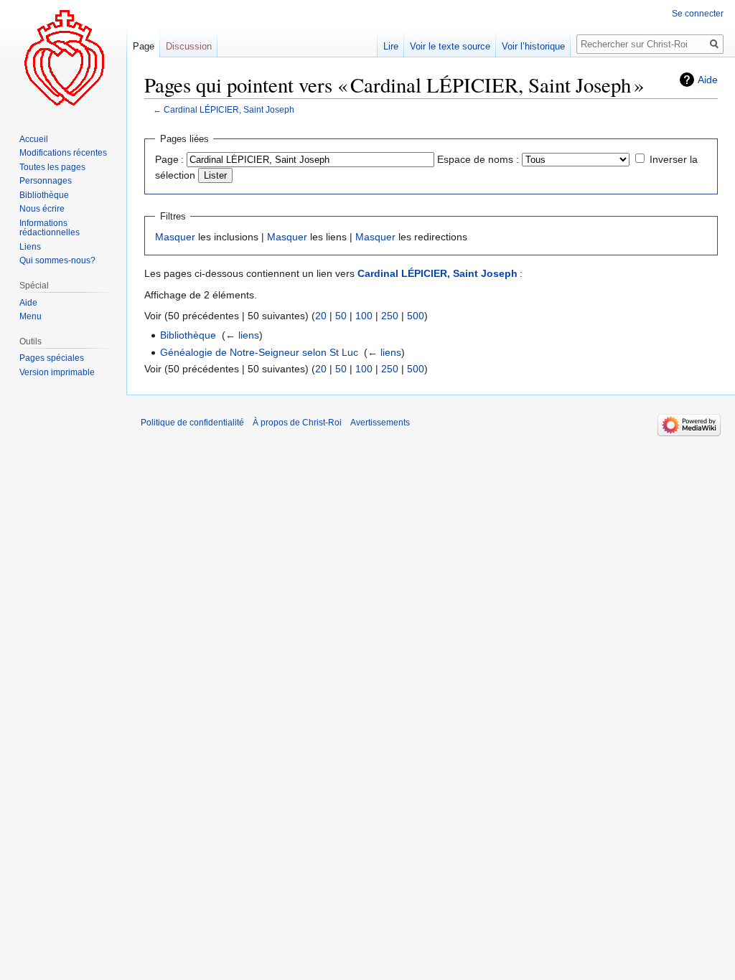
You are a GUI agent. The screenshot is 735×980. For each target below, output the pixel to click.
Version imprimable (57, 372)
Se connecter (698, 14)
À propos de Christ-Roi (297, 423)
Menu (30, 316)
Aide (708, 79)
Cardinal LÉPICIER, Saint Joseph (229, 109)
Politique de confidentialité (192, 423)
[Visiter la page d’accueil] (63, 57)
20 (321, 315)
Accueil (33, 139)
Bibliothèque (188, 335)
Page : (169, 159)
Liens (30, 247)
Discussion (189, 46)
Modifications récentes (63, 153)
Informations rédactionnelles (49, 228)
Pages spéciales (51, 358)
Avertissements (380, 423)
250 (389, 315)
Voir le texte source (450, 46)
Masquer (175, 236)
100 (364, 315)
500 (415, 315)
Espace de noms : (478, 159)
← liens (242, 335)
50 (341, 315)
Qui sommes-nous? (57, 260)
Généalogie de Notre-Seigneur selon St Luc (259, 352)
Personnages (45, 181)
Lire (390, 46)
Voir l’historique (533, 46)
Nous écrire (42, 209)
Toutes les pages (52, 167)
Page (143, 46)
